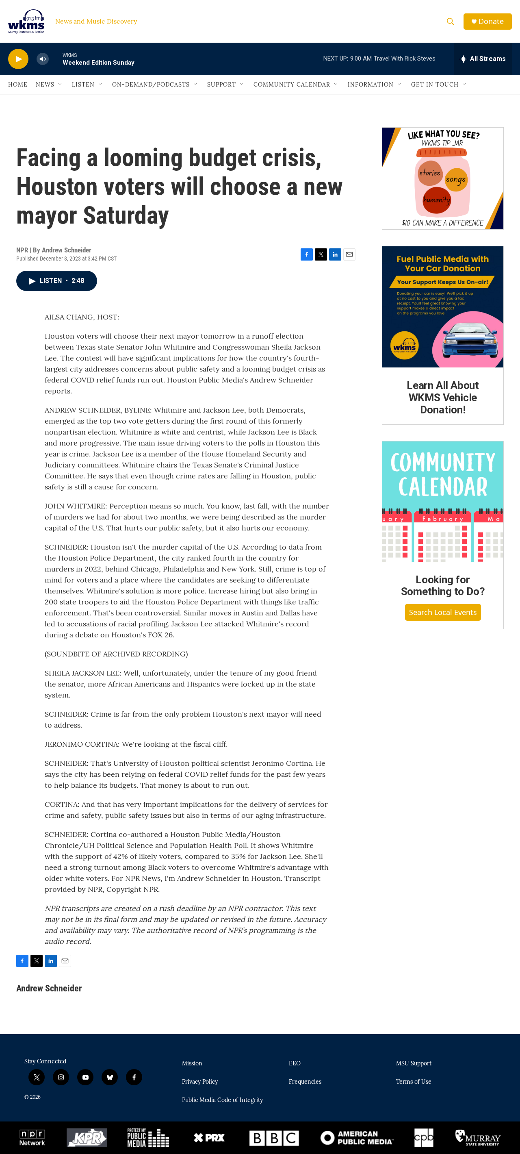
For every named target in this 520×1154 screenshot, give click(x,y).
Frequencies (305, 1082)
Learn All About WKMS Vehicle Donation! (443, 397)
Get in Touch (435, 84)
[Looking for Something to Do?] (442, 501)
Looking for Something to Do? (443, 586)
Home (18, 84)
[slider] (55, 58)
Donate (491, 21)
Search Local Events (443, 612)
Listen (83, 84)
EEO (295, 1064)
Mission (192, 1064)
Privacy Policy (200, 1082)
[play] (18, 59)
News (45, 84)
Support (221, 84)
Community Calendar (292, 84)
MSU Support (413, 1064)
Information (371, 84)
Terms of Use (413, 1082)
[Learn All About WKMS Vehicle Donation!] (442, 306)
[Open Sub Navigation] (60, 84)
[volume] (43, 59)
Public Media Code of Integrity (222, 1100)
